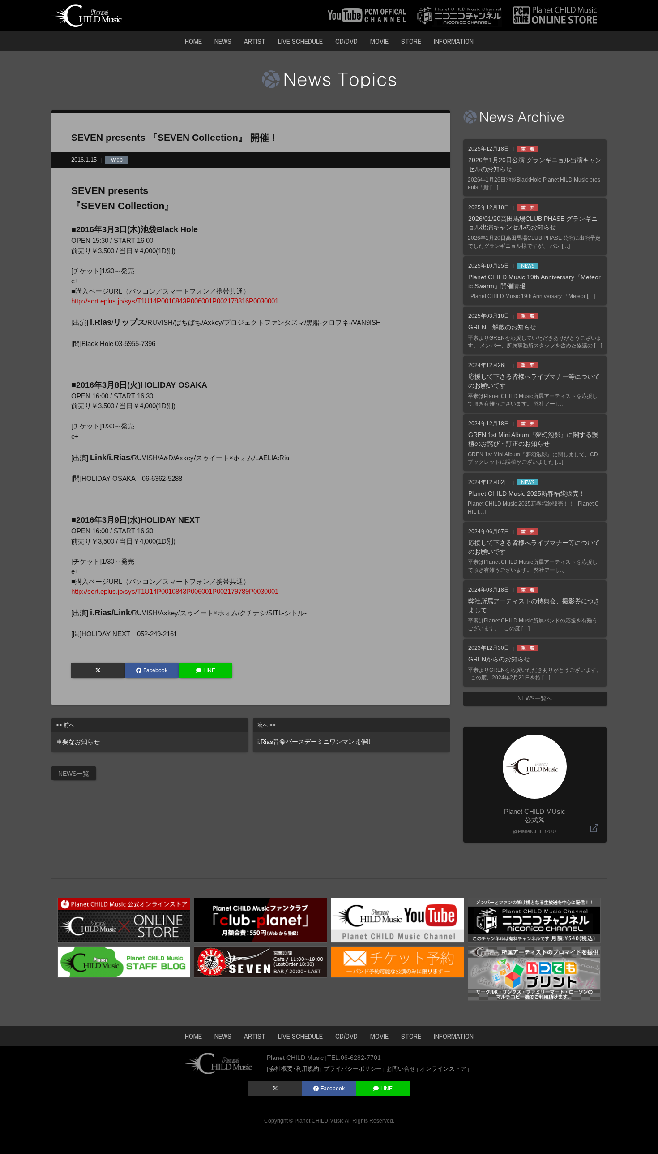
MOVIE (379, 41)
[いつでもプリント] (534, 973)
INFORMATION (454, 41)
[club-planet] (260, 919)
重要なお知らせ (78, 733)
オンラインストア (443, 1068)
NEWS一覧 (73, 773)
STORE (411, 41)
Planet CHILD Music (319, 1121)
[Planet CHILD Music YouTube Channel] (397, 919)
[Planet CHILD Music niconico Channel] (534, 919)
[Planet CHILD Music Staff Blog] (124, 961)
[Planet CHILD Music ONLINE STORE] (555, 15)
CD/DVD (346, 41)
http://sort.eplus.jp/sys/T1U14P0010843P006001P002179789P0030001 (174, 591)
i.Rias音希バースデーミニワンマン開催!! (314, 733)
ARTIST (254, 41)
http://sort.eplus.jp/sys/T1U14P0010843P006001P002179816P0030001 (174, 301)
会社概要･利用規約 (294, 1068)
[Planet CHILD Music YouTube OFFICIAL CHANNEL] (367, 15)
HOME (193, 41)
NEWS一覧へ (534, 698)
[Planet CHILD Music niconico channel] (459, 15)
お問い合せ (400, 1068)
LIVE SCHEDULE (300, 41)
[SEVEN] (260, 961)
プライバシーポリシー (353, 1068)
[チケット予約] (397, 961)
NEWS (222, 41)
